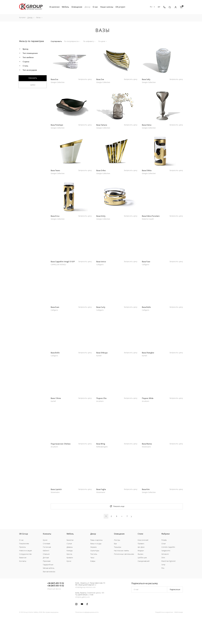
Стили (140, 534)
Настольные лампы (121, 550)
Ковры (92, 561)
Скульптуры (94, 550)
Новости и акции (25, 550)
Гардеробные (48, 564)
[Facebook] (87, 604)
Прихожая (46, 561)
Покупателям (24, 543)
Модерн (141, 550)
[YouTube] (82, 604)
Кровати (70, 557)
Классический (143, 540)
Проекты (22, 547)
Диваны (70, 547)
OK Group (23, 534)
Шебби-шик (142, 557)
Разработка (159, 612)
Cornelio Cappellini (168, 547)
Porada (163, 540)
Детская (46, 557)
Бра (115, 543)
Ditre (163, 557)
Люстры (117, 540)
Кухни (69, 561)
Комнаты (47, 534)
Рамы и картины (96, 540)
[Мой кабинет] (175, 7)
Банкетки (70, 540)
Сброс (33, 85)
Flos (162, 568)
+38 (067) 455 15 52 (55, 583)
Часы (92, 557)
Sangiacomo (165, 550)
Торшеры (117, 547)
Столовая (46, 543)
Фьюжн (140, 554)
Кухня (45, 540)
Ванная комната (49, 571)
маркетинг (169, 612)
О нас (21, 540)
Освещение (119, 534)
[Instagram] (76, 604)
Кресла (69, 554)
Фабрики (165, 534)
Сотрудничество (25, 554)
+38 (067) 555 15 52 (55, 585)
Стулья (69, 543)
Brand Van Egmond (168, 561)
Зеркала (93, 547)
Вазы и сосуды (95, 543)
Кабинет (46, 550)
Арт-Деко (141, 547)
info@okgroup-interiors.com (85, 587)
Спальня (46, 554)
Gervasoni (165, 554)
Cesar (163, 543)
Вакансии (22, 557)
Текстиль (93, 554)
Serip (163, 564)
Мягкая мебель (48, 568)
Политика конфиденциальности (87, 612)
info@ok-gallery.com (82, 597)
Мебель (70, 534)
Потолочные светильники (124, 554)
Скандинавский (143, 561)
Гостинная (47, 547)
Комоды (70, 550)
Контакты (22, 561)
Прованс (141, 543)
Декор (93, 534)
